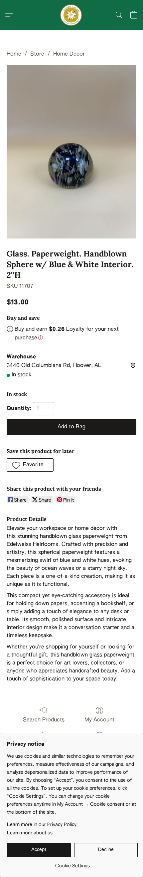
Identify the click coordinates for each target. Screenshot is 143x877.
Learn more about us (30, 833)
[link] (72, 863)
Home (14, 54)
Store (37, 54)
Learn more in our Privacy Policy (41, 824)
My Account (99, 720)
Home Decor (69, 54)
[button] (71, 15)
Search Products (44, 720)
